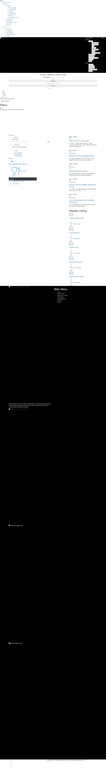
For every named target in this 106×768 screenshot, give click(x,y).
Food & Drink (9, 19)
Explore (5, 4)
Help (4, 27)
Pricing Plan (9, 30)
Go (53, 79)
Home (59, 292)
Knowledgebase (10, 34)
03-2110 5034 (20, 181)
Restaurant (9, 20)
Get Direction (16, 183)
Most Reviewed (19, 153)
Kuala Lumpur (13, 7)
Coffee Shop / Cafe (11, 22)
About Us (8, 29)
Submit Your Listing (62, 295)
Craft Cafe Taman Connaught (79, 141)
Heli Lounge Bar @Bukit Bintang (18, 164)
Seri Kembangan (13, 17)
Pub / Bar (8, 24)
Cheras (11, 15)
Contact (8, 35)
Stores (8, 25)
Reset (1, 108)
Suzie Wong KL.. (74, 233)
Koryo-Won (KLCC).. (76, 262)
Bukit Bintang (12, 14)
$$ (3, 92)
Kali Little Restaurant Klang (78, 171)
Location (8, 5)
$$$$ (4, 95)
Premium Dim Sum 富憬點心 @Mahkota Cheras (82, 185)
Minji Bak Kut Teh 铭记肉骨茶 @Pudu (81, 156)
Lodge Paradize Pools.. (77, 218)
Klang (10, 10)
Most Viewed (18, 154)
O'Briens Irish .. (74, 247)
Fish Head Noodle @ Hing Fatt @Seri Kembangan (81, 201)
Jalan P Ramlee (77, 267)
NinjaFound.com (13, 404)
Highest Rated (18, 156)
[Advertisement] (53, 123)
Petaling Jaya (12, 9)
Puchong (11, 12)
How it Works (6, 2)
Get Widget (9, 32)
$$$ (4, 93)
